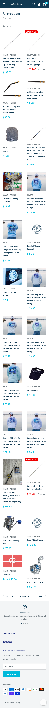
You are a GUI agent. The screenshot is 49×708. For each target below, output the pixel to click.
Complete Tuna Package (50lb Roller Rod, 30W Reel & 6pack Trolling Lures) (12, 497)
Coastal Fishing (9, 55)
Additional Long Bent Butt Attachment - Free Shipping (12, 109)
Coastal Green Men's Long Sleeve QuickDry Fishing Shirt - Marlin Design (36, 347)
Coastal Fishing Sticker (9, 293)
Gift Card (6, 574)
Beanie (5, 151)
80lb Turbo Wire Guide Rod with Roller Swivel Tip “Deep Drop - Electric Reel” (12, 63)
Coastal (30, 195)
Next (41, 596)
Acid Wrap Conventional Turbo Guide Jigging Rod (35, 61)
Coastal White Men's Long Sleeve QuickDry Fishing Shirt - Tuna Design (36, 442)
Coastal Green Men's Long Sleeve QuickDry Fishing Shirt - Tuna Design (12, 395)
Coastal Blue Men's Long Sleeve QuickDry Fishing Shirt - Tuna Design (12, 251)
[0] (44, 4)
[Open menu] (4, 4)
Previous (9, 596)
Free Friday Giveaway (36, 540)
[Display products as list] (45, 26)
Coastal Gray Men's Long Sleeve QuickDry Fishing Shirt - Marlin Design (36, 299)
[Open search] (33, 4)
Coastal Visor (33, 390)
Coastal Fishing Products (33, 247)
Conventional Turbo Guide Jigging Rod (35, 487)
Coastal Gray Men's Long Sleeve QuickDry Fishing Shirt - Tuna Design (12, 347)
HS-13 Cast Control (35, 582)
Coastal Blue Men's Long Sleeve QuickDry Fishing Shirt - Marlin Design (36, 203)
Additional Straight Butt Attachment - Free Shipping (35, 95)
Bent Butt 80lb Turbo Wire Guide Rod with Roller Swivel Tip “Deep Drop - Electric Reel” (36, 153)
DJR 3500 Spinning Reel (11, 542)
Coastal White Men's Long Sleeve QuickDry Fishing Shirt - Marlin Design (12, 442)
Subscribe (11, 674)
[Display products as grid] (41, 26)
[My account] (39, 4)
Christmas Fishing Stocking (10, 200)
